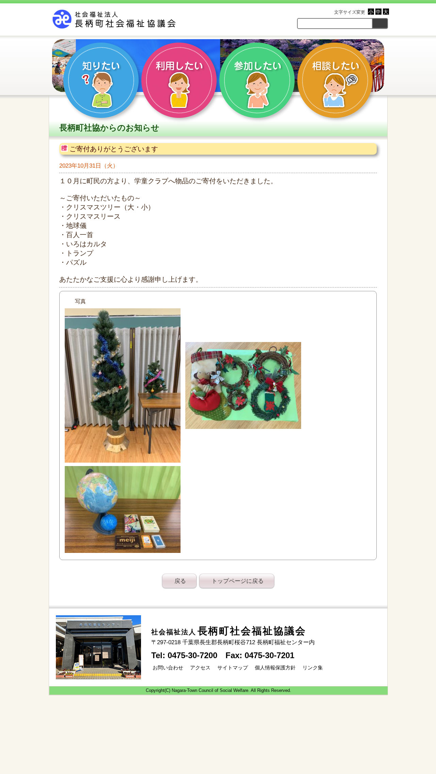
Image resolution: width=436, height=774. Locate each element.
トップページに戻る (238, 580)
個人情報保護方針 (274, 667)
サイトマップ (232, 667)
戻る (180, 580)
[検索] (380, 23)
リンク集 (312, 667)
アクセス (200, 667)
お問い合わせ (167, 667)
